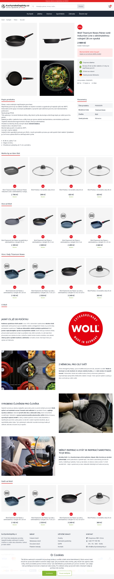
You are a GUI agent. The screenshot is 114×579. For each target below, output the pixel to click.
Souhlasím (49, 573)
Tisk (80, 83)
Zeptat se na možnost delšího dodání (90, 54)
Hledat (81, 6)
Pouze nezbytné (64, 573)
